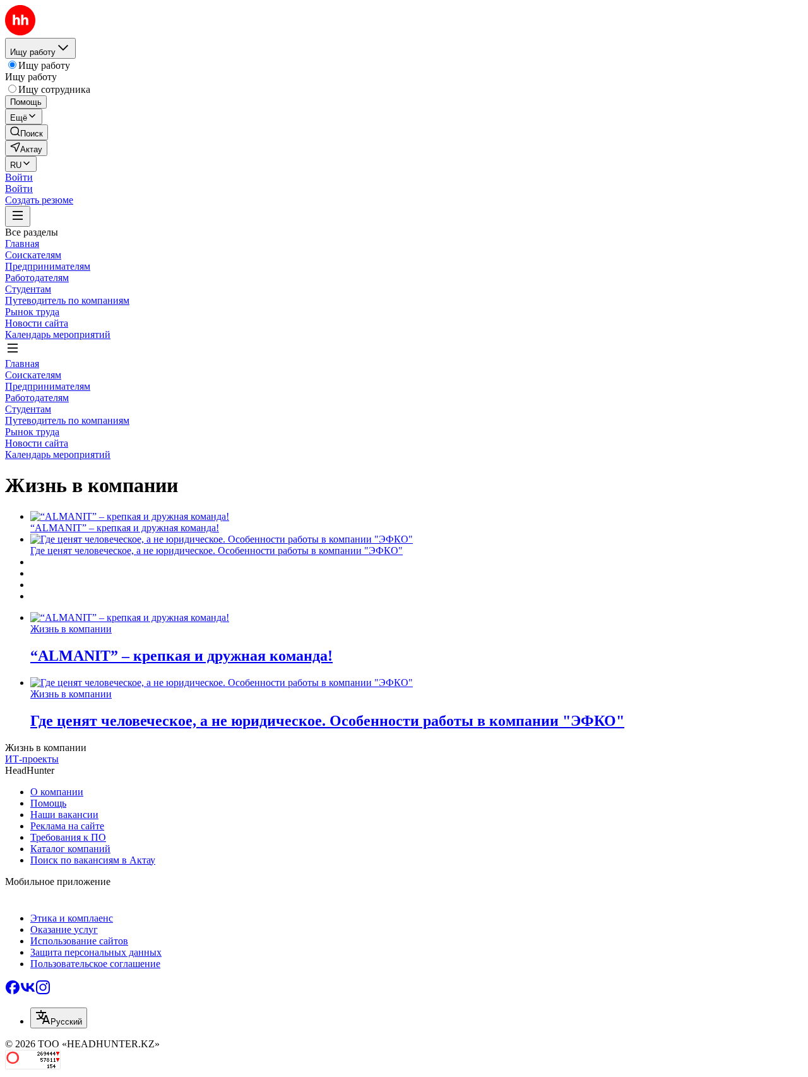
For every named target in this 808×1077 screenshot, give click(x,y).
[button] (19, 177)
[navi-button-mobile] (17, 216)
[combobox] (58, 1018)
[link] (26, 132)
